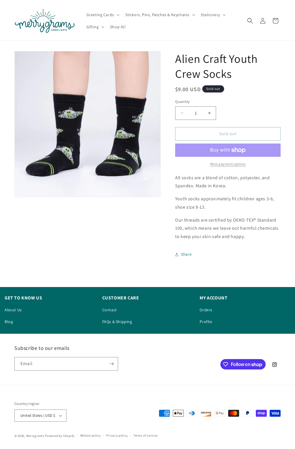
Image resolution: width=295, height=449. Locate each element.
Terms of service (145, 435)
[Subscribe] (111, 364)
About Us (13, 309)
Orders (206, 309)
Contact (109, 309)
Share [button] (186, 254)
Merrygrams (35, 436)
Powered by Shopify (60, 436)
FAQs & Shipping (117, 321)
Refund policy (90, 435)
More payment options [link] (228, 164)
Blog (9, 321)
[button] (102, 15)
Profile (206, 321)
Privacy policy (117, 435)
